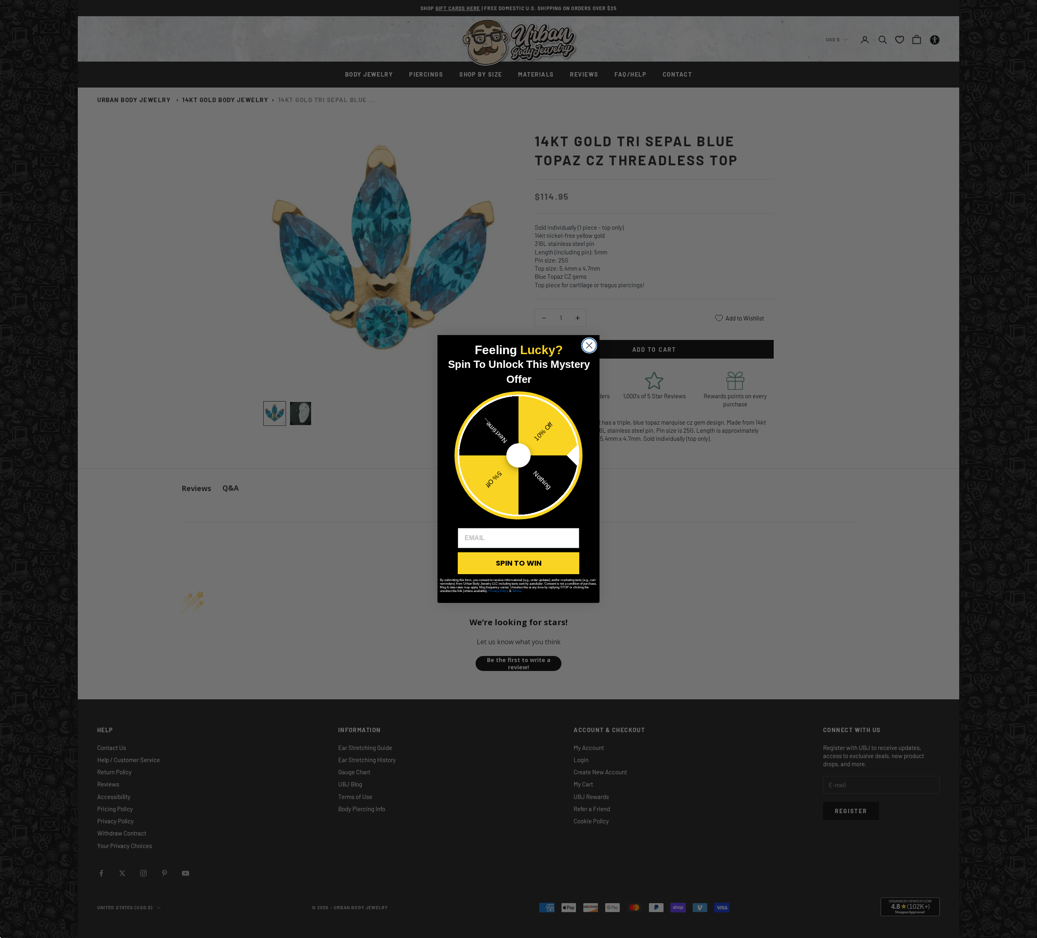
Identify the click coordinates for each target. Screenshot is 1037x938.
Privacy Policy (498, 591)
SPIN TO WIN (519, 563)
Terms (516, 591)
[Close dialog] (589, 345)
